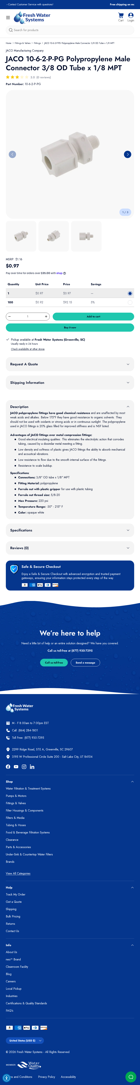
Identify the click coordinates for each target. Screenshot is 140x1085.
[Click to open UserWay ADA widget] (6, 1078)
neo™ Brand (13, 959)
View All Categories (18, 873)
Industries (12, 996)
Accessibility (68, 1077)
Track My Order (15, 894)
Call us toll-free (54, 662)
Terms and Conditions (19, 1077)
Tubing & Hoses (16, 825)
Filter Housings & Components (24, 810)
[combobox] (70, 30)
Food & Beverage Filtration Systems (28, 832)
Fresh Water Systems (29, 1052)
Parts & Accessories (18, 847)
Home (8, 43)
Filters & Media (15, 818)
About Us (11, 952)
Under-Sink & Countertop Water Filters (29, 854)
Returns (10, 924)
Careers (11, 981)
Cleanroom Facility (17, 967)
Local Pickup (14, 989)
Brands (10, 862)
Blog (8, 974)
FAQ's (9, 1011)
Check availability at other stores (27, 349)
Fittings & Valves (22, 43)
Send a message (85, 662)
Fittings (37, 43)
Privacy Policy (46, 1077)
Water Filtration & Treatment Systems (28, 788)
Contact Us (12, 931)
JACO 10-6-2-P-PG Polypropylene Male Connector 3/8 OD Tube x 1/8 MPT (79, 43)
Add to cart (93, 316)
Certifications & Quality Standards (26, 1003)
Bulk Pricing (13, 916)
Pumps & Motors (16, 796)
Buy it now (70, 327)
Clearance (12, 840)
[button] (121, 18)
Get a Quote (14, 902)
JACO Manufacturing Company (25, 50)
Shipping (11, 909)
